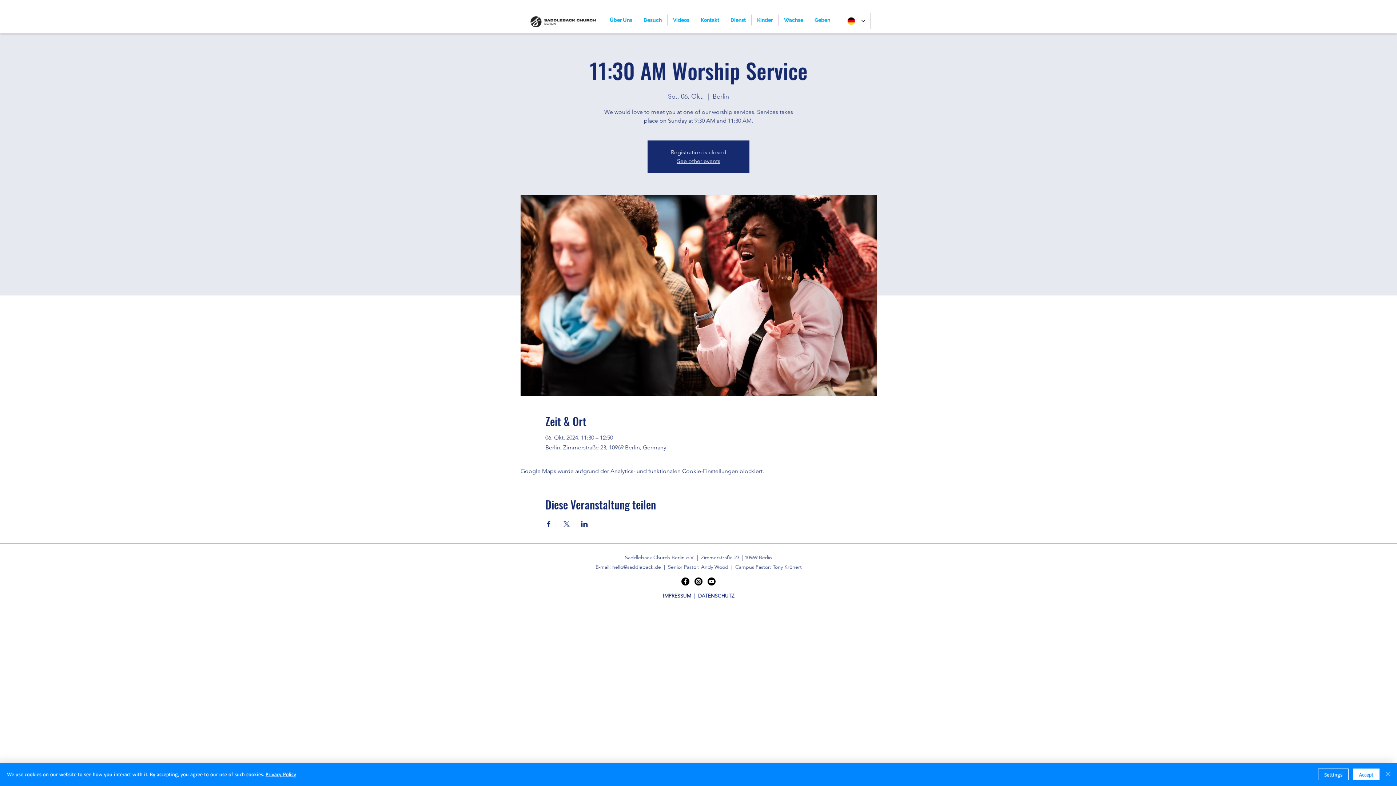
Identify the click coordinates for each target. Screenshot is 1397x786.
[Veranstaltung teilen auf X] (566, 524)
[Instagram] (698, 581)
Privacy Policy (281, 774)
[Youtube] (712, 581)
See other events (698, 161)
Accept (1366, 774)
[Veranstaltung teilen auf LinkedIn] (584, 524)
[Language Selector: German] (856, 21)
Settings (1333, 774)
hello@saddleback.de (636, 567)
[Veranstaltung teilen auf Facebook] (548, 524)
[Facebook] (685, 581)
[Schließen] (1388, 774)
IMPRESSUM (677, 595)
